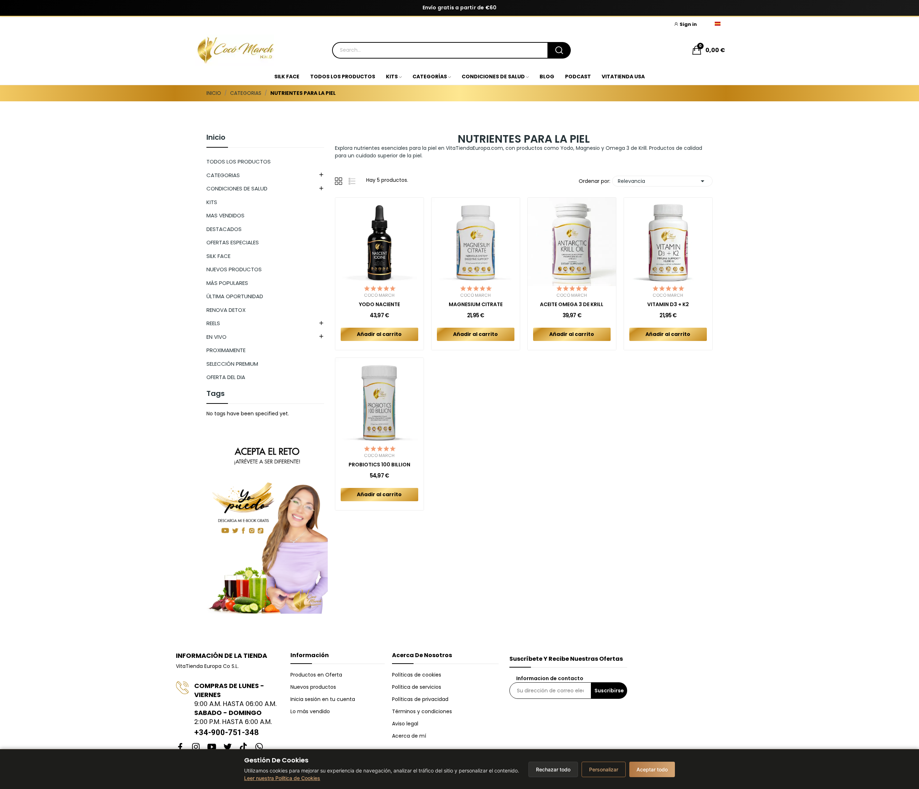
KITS (211, 202)
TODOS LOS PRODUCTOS (238, 161)
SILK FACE (218, 256)
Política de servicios (416, 687)
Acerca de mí (409, 735)
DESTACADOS (224, 229)
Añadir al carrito (379, 334)
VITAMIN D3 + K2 (668, 304)
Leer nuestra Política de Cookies (282, 778)
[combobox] (439, 50)
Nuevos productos (313, 687)
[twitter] (227, 747)
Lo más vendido (310, 711)
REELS (213, 323)
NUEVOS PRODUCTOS (234, 269)
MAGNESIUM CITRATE (476, 304)
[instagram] (196, 747)
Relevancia (662, 181)
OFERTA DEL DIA (225, 377)
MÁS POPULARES (227, 283)
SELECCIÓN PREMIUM (232, 364)
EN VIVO (216, 337)
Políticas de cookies (416, 674)
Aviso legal (405, 723)
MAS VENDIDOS (225, 215)
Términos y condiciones (422, 711)
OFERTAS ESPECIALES (232, 242)
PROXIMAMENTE (226, 350)
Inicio (215, 138)
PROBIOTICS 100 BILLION (379, 464)
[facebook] (180, 747)
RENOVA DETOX (226, 310)
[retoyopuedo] (267, 524)
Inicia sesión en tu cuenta (322, 699)
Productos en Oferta (316, 674)
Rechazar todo (553, 769)
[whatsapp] (259, 747)
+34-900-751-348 (226, 732)
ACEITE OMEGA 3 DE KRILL (571, 304)
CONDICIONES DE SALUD (236, 188)
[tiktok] (243, 747)
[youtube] (211, 747)
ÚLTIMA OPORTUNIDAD (234, 296)
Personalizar (603, 769)
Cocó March (379, 295)
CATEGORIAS (223, 175)
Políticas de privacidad (420, 699)
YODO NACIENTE (379, 304)
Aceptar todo (652, 769)
